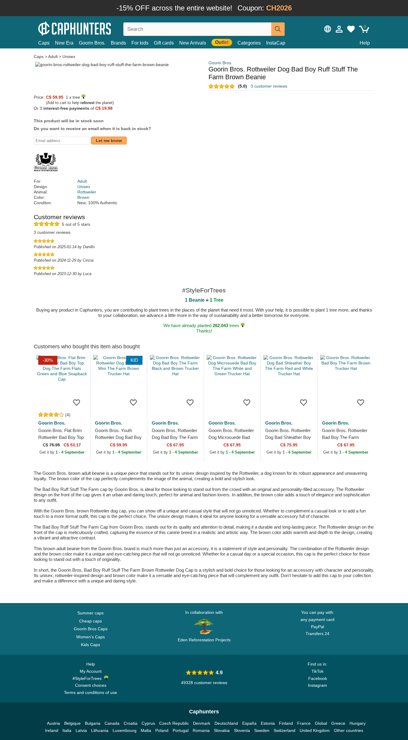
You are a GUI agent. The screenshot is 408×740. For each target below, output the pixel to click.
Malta (146, 730)
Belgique (72, 723)
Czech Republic (174, 723)
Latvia (81, 730)
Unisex (68, 56)
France (304, 723)
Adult (53, 56)
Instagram (317, 685)
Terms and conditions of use (90, 692)
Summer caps (90, 613)
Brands (118, 42)
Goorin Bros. (92, 42)
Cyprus (148, 723)
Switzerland (284, 730)
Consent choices (90, 685)
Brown (83, 197)
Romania (201, 730)
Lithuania (99, 730)
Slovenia (242, 730)
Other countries (348, 730)
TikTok (317, 671)
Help (365, 42)
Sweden (261, 730)
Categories (249, 42)
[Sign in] (339, 29)
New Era (64, 42)
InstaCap (275, 42)
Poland (161, 730)
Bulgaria (92, 723)
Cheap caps (90, 621)
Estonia (268, 723)
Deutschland (226, 723)
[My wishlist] (351, 29)
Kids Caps (90, 644)
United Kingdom (315, 730)
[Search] (278, 29)
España (249, 723)
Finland (286, 723)
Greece (338, 723)
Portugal (180, 730)
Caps (44, 42)
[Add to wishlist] (77, 402)
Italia (66, 730)
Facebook (317, 678)
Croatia (130, 723)
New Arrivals (192, 42)
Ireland (51, 730)
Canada (112, 723)
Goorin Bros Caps (91, 628)
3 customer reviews (269, 86)
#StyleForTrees (88, 678)
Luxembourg (124, 730)
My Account (91, 671)
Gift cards (164, 42)
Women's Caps (90, 636)
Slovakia (222, 730)
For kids (139, 42)
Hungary (357, 723)
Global (321, 723)
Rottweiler (86, 192)
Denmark (201, 723)
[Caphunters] (90, 28)
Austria (53, 723)
